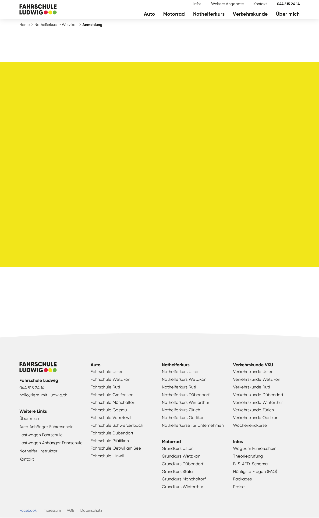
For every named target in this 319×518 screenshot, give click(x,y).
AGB (70, 510)
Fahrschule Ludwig (38, 10)
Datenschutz (91, 510)
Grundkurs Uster (177, 448)
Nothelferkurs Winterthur (185, 402)
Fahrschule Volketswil (111, 417)
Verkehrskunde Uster (253, 371)
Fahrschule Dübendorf (112, 432)
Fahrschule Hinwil (107, 455)
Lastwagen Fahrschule (41, 434)
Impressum (52, 510)
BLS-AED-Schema (250, 463)
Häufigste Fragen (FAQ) (255, 471)
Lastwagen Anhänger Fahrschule (51, 442)
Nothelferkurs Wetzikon (184, 379)
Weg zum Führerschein (254, 448)
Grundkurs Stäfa (177, 471)
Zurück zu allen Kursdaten (159, 307)
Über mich (288, 14)
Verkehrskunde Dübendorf (258, 394)
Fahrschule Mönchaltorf (113, 402)
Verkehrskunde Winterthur (258, 402)
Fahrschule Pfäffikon (110, 440)
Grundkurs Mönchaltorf (184, 478)
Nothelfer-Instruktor (38, 450)
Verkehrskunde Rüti (251, 386)
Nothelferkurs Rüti (179, 386)
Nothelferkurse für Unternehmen (193, 425)
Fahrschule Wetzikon (110, 379)
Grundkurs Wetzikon (181, 456)
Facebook (28, 510)
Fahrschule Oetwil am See (116, 448)
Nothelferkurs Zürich (181, 409)
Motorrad (174, 14)
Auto (149, 14)
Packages (242, 478)
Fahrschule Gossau (109, 409)
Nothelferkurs (209, 14)
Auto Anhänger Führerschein (46, 426)
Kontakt (260, 3)
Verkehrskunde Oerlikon (255, 417)
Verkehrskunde (250, 14)
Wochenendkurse (250, 425)
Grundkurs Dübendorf (182, 463)
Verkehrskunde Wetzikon (256, 379)
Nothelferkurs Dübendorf (185, 394)
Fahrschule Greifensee (112, 394)
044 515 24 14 (288, 4)
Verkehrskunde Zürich (253, 409)
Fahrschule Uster (107, 371)
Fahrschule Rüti (105, 386)
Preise (239, 486)
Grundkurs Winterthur (182, 486)
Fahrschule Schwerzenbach (117, 425)
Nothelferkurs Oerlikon (183, 417)
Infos (197, 3)
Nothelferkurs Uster (180, 371)
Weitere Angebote (227, 3)
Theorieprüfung (248, 456)
